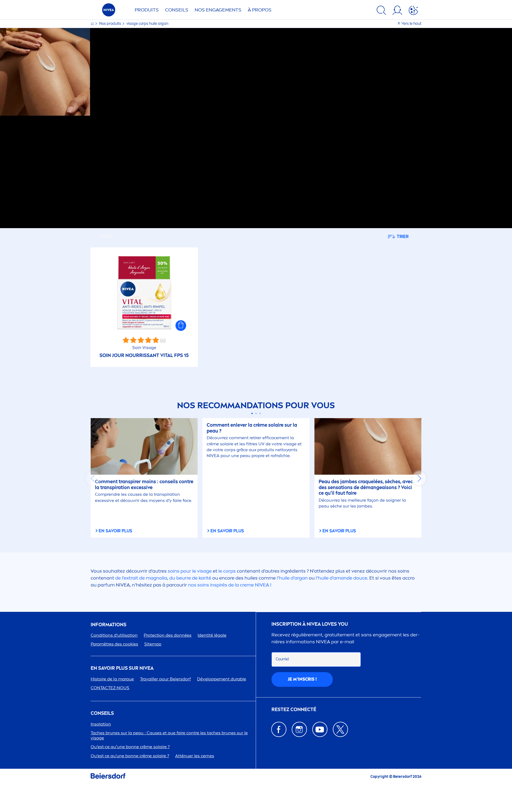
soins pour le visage (190, 571)
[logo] (109, 11)
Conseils (176, 10)
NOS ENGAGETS (218, 10)
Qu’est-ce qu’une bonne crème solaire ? (130, 746)
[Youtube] (319, 729)
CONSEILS (102, 713)
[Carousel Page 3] (260, 413)
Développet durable (221, 678)
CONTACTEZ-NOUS (110, 687)
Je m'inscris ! (302, 679)
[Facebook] (278, 729)
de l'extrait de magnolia (141, 578)
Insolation (101, 724)
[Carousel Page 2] (256, 413)
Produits (147, 10)
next (419, 478)
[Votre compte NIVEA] (397, 11)
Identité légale (212, 635)
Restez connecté (293, 709)
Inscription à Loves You (309, 624)
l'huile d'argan (292, 578)
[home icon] (93, 23)
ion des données (167, 635)
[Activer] (413, 11)
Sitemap (152, 644)
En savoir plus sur (122, 668)
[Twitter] (340, 729)
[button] (180, 325)
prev (93, 478)
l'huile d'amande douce (341, 578)
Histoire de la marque (112, 678)
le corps (227, 571)
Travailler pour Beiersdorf (165, 678)
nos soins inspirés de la (228, 585)
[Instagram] (299, 729)
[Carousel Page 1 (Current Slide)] (252, 413)
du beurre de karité (190, 578)
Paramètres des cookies (114, 644)
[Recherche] (381, 11)
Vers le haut (411, 23)
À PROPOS (259, 10)
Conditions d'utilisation (114, 635)
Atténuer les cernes (194, 755)
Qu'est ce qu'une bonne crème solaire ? (130, 755)
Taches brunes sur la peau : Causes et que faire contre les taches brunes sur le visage (169, 735)
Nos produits (110, 23)
